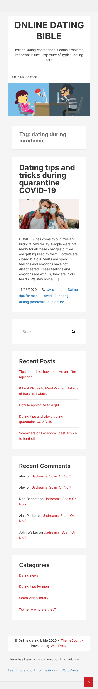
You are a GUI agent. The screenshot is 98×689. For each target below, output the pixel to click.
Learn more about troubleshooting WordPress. (43, 670)
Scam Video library (33, 598)
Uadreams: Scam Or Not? (51, 476)
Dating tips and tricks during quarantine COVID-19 (47, 179)
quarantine (55, 302)
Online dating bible (49, 30)
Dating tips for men (34, 586)
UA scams (54, 289)
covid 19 (50, 296)
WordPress (59, 646)
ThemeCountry (72, 640)
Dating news (28, 575)
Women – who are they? (37, 609)
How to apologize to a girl (39, 405)
